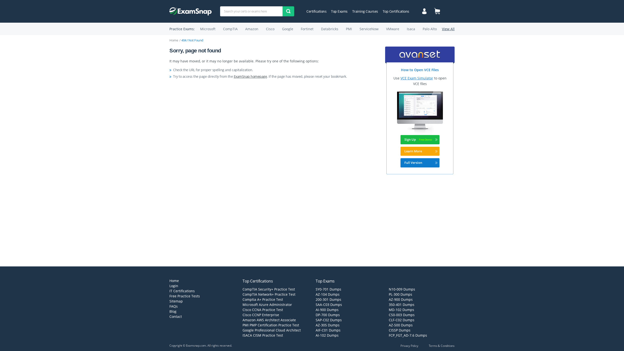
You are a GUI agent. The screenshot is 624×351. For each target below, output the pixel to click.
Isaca (411, 29)
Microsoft (207, 29)
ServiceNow (369, 29)
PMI (349, 29)
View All (448, 29)
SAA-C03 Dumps (329, 304)
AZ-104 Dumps (328, 294)
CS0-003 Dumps (402, 314)
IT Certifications (182, 291)
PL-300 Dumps (400, 294)
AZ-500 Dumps (401, 325)
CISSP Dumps (399, 330)
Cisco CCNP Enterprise (261, 314)
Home (173, 40)
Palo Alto (430, 29)
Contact (175, 316)
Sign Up (410, 139)
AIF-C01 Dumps (328, 330)
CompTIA (230, 29)
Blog (172, 311)
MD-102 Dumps (401, 309)
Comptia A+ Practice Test (263, 299)
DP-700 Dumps (328, 314)
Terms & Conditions (442, 346)
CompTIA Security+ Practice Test (269, 289)
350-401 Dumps (401, 304)
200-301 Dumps (328, 299)
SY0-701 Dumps (328, 289)
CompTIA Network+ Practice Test (269, 294)
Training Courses (365, 11)
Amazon (251, 29)
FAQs (173, 306)
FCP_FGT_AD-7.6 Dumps (408, 335)
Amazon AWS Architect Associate (269, 320)
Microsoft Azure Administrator (267, 304)
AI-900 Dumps (327, 309)
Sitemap (176, 301)
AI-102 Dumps (327, 335)
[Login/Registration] (424, 10)
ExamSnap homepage (250, 76)
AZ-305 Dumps (328, 325)
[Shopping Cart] (437, 11)
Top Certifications (396, 11)
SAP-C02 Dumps (329, 320)
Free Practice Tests (184, 296)
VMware (392, 29)
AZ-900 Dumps (401, 299)
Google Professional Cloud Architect (272, 330)
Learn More (413, 151)
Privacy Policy (409, 346)
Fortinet (307, 29)
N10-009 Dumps (402, 289)
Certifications (316, 11)
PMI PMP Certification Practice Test (271, 325)
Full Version (413, 162)
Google (287, 29)
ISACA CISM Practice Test (263, 335)
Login (173, 285)
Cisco (270, 29)
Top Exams (339, 11)
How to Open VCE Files (420, 70)
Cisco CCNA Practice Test (263, 309)
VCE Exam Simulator (416, 78)
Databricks (329, 29)
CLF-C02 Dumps (401, 320)
